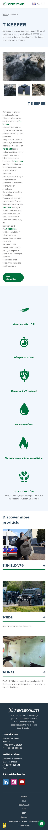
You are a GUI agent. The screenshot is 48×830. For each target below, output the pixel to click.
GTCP (24, 813)
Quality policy (24, 825)
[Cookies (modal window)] (4, 826)
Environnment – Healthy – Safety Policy (24, 821)
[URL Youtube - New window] (23, 782)
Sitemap (24, 797)
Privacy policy (24, 805)
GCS (23, 809)
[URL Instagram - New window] (14, 782)
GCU (24, 801)
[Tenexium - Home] (13, 4)
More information (11, 277)
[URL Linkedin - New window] (6, 782)
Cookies (24, 817)
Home (5, 15)
